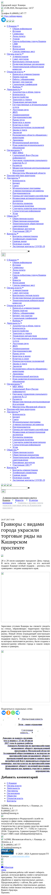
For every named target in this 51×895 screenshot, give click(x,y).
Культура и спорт (20, 125)
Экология (17, 132)
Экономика (17, 140)
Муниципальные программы (26, 188)
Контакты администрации (25, 236)
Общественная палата (23, 218)
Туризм (16, 39)
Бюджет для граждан (22, 82)
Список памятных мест (23, 51)
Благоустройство (20, 97)
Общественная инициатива (25, 221)
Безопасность (18, 94)
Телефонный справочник (24, 239)
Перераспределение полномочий (28, 127)
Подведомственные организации (28, 64)
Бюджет (16, 183)
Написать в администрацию (26, 74)
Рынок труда (18, 120)
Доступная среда (20, 109)
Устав (15, 213)
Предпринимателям (22, 117)
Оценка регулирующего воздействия (30, 196)
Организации (13, 150)
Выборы (16, 87)
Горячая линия (19, 241)
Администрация (20, 56)
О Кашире (12, 26)
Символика (18, 33)
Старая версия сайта (19, 856)
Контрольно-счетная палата (25, 61)
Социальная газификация (24, 84)
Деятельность (13, 89)
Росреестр (17, 165)
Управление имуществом (24, 102)
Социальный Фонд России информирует (25, 156)
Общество (12, 216)
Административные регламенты (28, 190)
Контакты (12, 234)
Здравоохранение (20, 115)
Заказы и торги (19, 130)
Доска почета (18, 36)
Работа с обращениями (23, 79)
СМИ (15, 44)
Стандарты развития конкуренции (29, 208)
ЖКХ (15, 112)
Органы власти (14, 54)
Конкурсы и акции (21, 122)
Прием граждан (20, 77)
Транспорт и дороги (22, 99)
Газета (15, 185)
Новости (16, 46)
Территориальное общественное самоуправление (28, 224)
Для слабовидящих (12, 16)
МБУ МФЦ (17, 152)
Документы (13, 178)
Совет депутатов (20, 59)
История (16, 31)
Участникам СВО (21, 231)
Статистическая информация (26, 211)
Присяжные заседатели (23, 228)
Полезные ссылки (21, 244)
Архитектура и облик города (26, 92)
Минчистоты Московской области (29, 173)
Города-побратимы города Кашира (29, 41)
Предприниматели (21, 193)
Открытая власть (15, 71)
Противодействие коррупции (21, 175)
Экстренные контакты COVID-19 (28, 246)
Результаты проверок (22, 203)
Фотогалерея (18, 49)
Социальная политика (23, 206)
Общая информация (22, 28)
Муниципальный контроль (25, 142)
